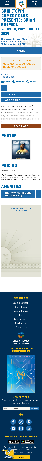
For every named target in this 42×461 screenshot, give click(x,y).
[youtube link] (13, 428)
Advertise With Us (21, 319)
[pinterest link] (29, 422)
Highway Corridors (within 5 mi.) (18, 194)
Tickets (10, 94)
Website (20, 81)
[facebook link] (13, 422)
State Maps (21, 307)
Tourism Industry (21, 311)
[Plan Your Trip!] (8, 453)
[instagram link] (21, 428)
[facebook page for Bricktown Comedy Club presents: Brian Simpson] (4, 88)
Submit (34, 408)
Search (35, 2)
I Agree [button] (21, 457)
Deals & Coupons (21, 303)
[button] (7, 3)
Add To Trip (12, 100)
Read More (21, 126)
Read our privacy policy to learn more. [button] (21, 452)
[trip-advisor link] (29, 428)
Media (21, 315)
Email (7, 81)
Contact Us (21, 327)
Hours (33, 81)
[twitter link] (21, 422)
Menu (7, 2)
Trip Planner (21, 323)
